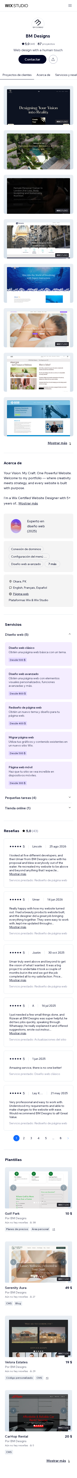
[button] (38, 105)
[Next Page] (68, 1138)
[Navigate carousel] (13, 1188)
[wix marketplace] (16, 5)
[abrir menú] (70, 6)
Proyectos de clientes (17, 75)
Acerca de (43, 75)
